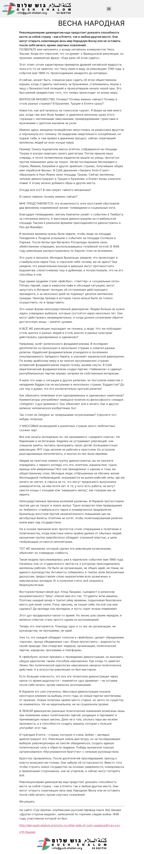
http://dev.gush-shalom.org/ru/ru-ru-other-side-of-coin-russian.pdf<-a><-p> (69, 825)
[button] (109, 9)
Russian (30, 832)
